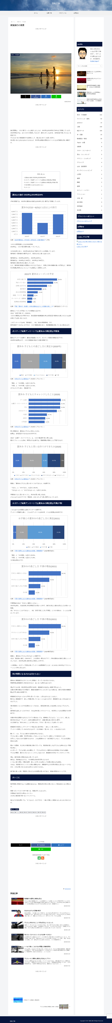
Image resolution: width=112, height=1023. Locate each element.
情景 (40, 812)
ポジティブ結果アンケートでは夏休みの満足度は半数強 (40, 180)
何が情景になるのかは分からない (34, 185)
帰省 (31, 812)
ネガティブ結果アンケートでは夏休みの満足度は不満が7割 (41, 182)
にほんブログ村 (81, 246)
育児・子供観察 (15, 809)
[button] (100, 66)
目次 (38, 174)
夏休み (35, 812)
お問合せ (79, 231)
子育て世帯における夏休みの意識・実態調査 (28, 551)
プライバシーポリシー (83, 221)
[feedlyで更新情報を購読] (39, 858)
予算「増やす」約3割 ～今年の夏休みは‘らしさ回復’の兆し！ (33, 306)
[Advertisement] (40, 40)
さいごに (27, 187)
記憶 (44, 812)
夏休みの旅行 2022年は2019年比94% (35, 177)
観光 (13, 812)
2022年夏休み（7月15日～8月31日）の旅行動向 (29, 240)
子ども (17, 812)
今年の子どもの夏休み (21, 379)
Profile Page (94, 61)
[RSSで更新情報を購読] (42, 858)
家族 (22, 812)
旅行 (27, 812)
